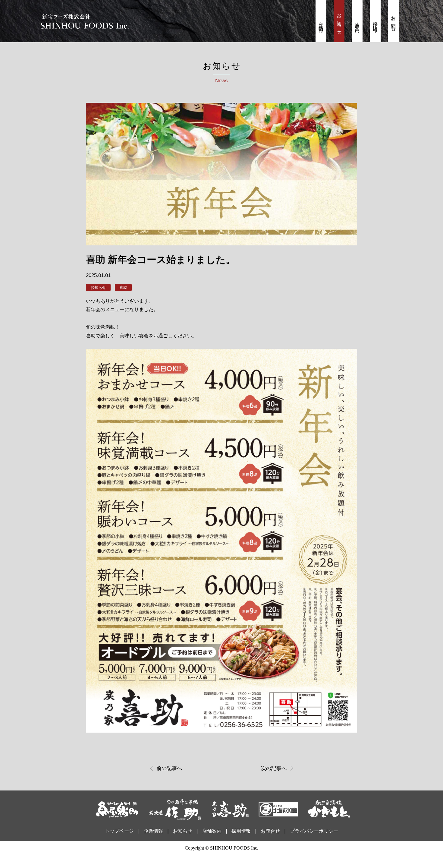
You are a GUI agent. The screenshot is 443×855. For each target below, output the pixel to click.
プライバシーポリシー (314, 831)
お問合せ (393, 22)
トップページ (119, 831)
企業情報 (321, 22)
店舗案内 (357, 22)
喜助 (123, 287)
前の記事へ (169, 768)
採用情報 (375, 22)
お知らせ (339, 22)
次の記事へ (274, 768)
